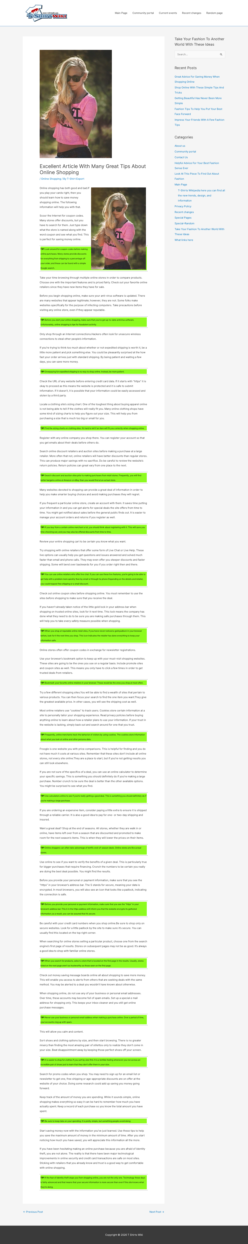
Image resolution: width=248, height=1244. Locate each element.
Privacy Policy (183, 206)
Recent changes (191, 13)
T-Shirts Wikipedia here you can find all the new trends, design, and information (201, 195)
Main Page (121, 13)
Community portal (143, 13)
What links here (184, 240)
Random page (214, 13)
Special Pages (183, 217)
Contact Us (181, 157)
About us (180, 145)
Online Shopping (51, 178)
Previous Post (33, 1211)
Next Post (156, 1211)
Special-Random (184, 223)
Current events (168, 13)
